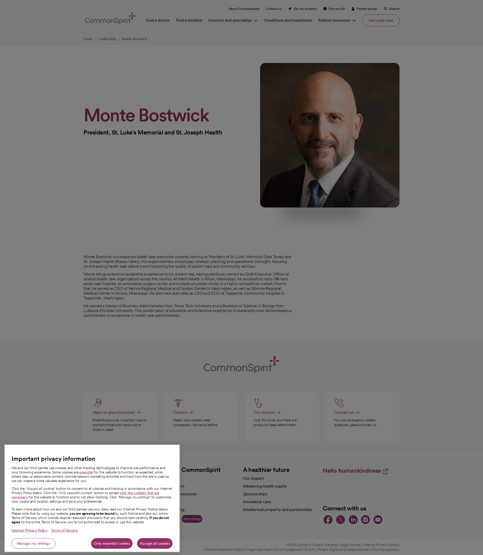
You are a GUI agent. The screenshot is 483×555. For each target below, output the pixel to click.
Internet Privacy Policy (30, 530)
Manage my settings (33, 543)
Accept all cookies (155, 543)
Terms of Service (64, 530)
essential (86, 472)
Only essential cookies (112, 543)
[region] (92, 498)
